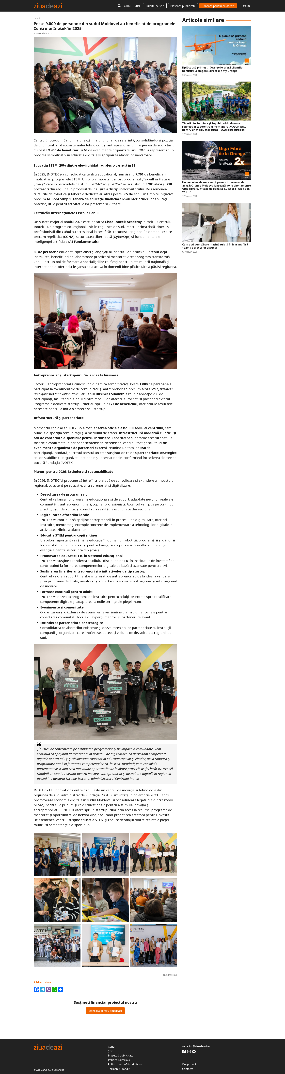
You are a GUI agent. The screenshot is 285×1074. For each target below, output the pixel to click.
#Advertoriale (42, 982)
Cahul (127, 6)
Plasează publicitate (183, 6)
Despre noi (189, 1064)
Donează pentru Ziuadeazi (218, 6)
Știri (137, 6)
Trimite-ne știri (154, 6)
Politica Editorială (119, 1060)
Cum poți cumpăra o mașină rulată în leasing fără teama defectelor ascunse (215, 246)
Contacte (187, 1069)
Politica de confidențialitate (125, 1064)
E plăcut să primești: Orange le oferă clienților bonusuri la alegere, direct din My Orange (213, 69)
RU (248, 6)
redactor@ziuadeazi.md (196, 1046)
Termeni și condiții (119, 1069)
